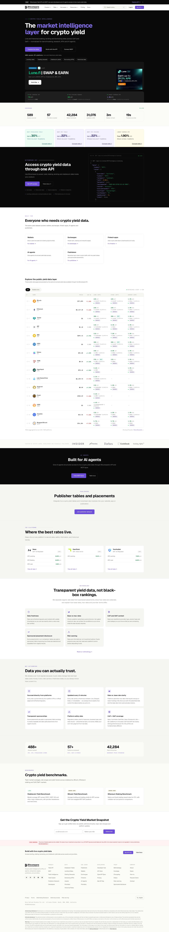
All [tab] (28, 290)
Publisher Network (53, 881)
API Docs (100, 871)
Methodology (117, 868)
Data (54, 7)
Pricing (83, 7)
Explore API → (136, 2)
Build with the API (51, 49)
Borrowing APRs (69, 59)
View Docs (139, 852)
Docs (88, 7)
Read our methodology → (84, 652)
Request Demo (134, 878)
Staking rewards (42, 59)
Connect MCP (68, 49)
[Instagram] (42, 877)
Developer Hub (101, 868)
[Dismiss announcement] (143, 2)
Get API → (139, 7)
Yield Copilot (51, 878)
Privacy (27, 898)
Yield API (50, 868)
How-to (132, 874)
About (131, 868)
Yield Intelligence (53, 874)
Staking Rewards (70, 874)
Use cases (63, 7)
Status (115, 878)
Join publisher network (84, 512)
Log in (131, 7)
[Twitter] (26, 877)
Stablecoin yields (56, 59)
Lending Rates (69, 871)
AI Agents (84, 881)
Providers (67, 884)
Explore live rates (33, 49)
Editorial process (55, 898)
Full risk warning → (43, 843)
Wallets (83, 871)
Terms (33, 898)
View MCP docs (79, 476)
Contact (132, 881)
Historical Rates (69, 888)
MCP (49, 871)
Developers (51, 884)
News (131, 871)
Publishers (84, 868)
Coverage (116, 871)
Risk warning (117, 881)
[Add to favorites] (27, 301)
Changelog (117, 874)
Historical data (81, 59)
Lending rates (30, 59)
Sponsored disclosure (120, 884)
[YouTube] (38, 877)
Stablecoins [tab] (35, 290)
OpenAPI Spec (101, 874)
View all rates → (32, 569)
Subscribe (109, 831)
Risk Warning (113, 928)
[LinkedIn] (34, 877)
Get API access (32, 184)
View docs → (47, 184)
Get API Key (128, 852)
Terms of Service (94, 928)
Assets (67, 881)
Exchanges (84, 874)
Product (47, 7)
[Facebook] (30, 877)
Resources (73, 7)
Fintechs (83, 878)
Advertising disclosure (42, 898)
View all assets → (138, 430)
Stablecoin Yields (70, 868)
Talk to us (92, 476)
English (141, 898)
